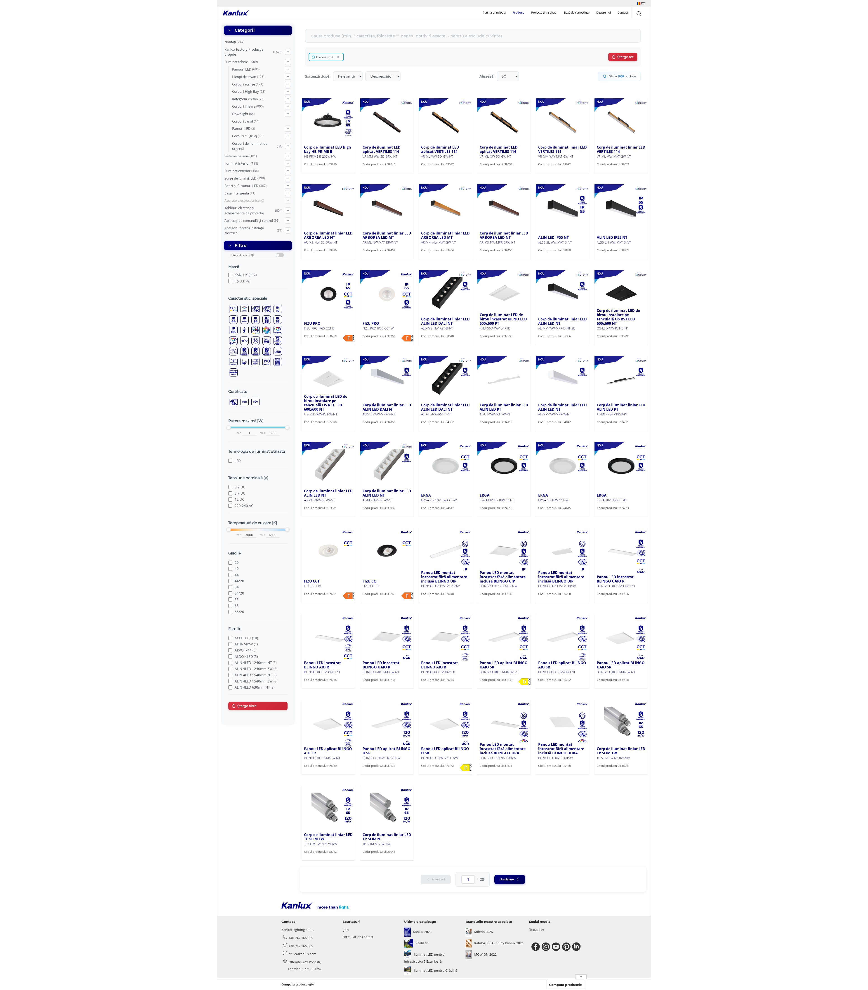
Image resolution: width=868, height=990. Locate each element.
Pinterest (567, 946)
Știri (346, 930)
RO (642, 3)
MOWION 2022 (485, 954)
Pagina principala (494, 12)
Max (262, 432)
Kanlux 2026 (422, 932)
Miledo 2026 (483, 932)
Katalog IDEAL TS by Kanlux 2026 (499, 943)
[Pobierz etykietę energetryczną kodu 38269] (349, 338)
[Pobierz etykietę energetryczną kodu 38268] (407, 338)
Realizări (422, 943)
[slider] (228, 427)
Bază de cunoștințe (577, 12)
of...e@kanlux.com (302, 954)
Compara (318, 173)
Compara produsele (565, 985)
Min (239, 432)
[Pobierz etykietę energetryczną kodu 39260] (407, 595)
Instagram (546, 946)
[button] (641, 3)
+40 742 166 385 (301, 938)
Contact (623, 12)
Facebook (536, 946)
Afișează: (486, 76)
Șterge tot (625, 57)
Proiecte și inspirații (544, 12)
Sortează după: (317, 76)
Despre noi (603, 12)
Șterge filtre (246, 706)
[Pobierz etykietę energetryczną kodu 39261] (349, 595)
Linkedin (577, 946)
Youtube (557, 946)
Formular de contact (358, 937)
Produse (518, 12)
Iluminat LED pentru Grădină (435, 970)
